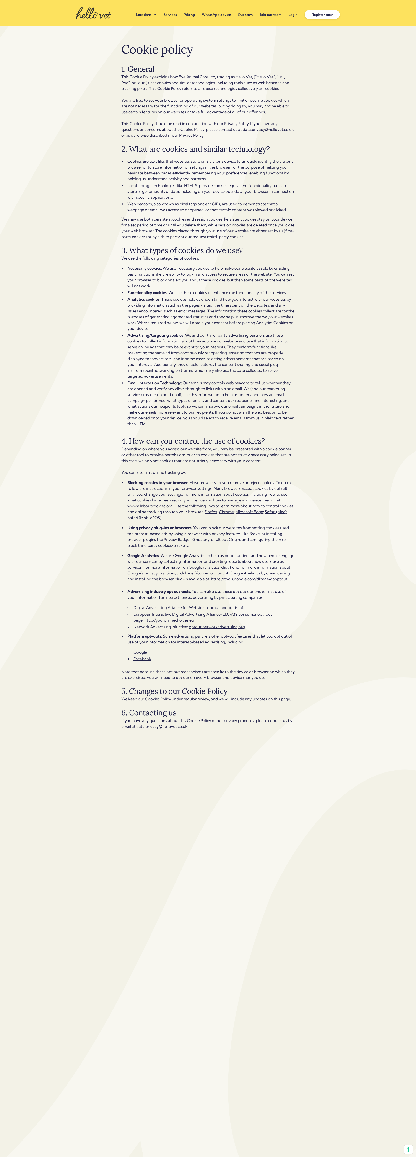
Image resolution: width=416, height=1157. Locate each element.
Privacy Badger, (178, 539)
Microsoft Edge (249, 511)
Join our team (271, 14)
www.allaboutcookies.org (150, 505)
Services (170, 14)
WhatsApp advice (216, 14)
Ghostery (200, 539)
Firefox (211, 511)
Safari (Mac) (275, 511)
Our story (245, 14)
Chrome (226, 511)
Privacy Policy (236, 123)
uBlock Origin (228, 539)
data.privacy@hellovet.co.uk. (162, 726)
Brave (254, 533)
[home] (93, 13)
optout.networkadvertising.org (217, 626)
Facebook (142, 658)
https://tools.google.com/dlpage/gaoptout (249, 578)
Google (140, 652)
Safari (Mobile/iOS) (144, 517)
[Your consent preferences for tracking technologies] (408, 1149)
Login (293, 14)
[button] (146, 14)
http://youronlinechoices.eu (169, 620)
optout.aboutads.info (226, 607)
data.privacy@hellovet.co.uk (268, 129)
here (234, 567)
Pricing (189, 14)
